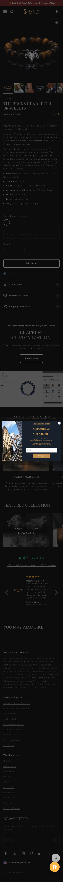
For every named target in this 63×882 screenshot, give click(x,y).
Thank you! (41, 455)
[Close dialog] (59, 423)
